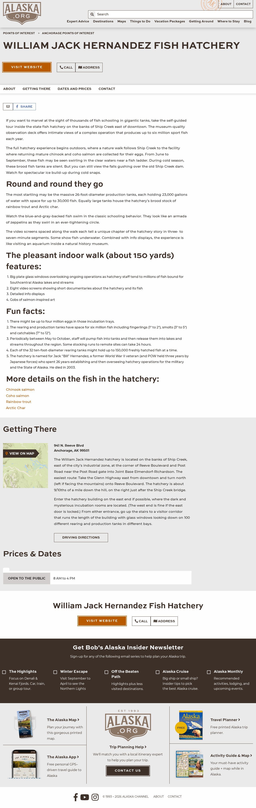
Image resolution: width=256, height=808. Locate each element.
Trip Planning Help (127, 747)
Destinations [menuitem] (103, 21)
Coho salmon (17, 396)
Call (68, 67)
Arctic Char (15, 408)
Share (26, 106)
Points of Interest (19, 33)
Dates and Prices (74, 89)
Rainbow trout (18, 402)
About (226, 4)
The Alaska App (62, 757)
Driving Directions (81, 537)
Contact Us (128, 770)
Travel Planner (224, 720)
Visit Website (27, 67)
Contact (243, 4)
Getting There (36, 89)
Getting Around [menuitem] (201, 21)
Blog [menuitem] (247, 21)
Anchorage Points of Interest (68, 33)
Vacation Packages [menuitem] (169, 21)
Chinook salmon (20, 390)
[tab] (6, 569)
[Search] (92, 14)
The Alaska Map (62, 720)
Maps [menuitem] (121, 21)
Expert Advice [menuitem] (78, 21)
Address (91, 67)
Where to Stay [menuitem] (228, 21)
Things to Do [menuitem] (140, 21)
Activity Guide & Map (230, 756)
